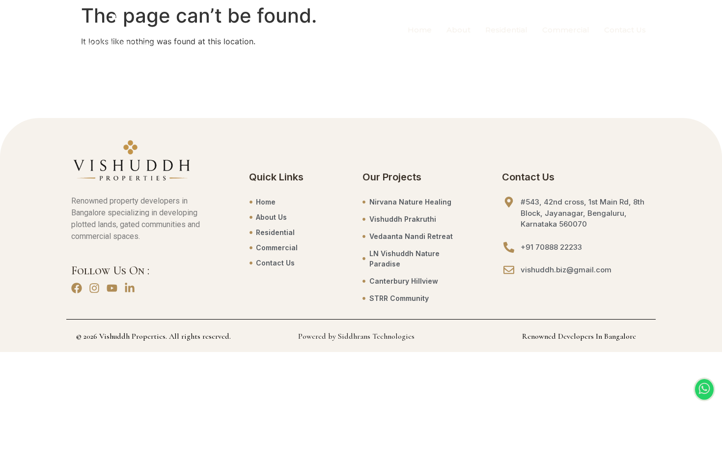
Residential (506, 29)
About (458, 29)
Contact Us (625, 29)
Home (420, 29)
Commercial (565, 29)
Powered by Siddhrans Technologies (356, 336)
